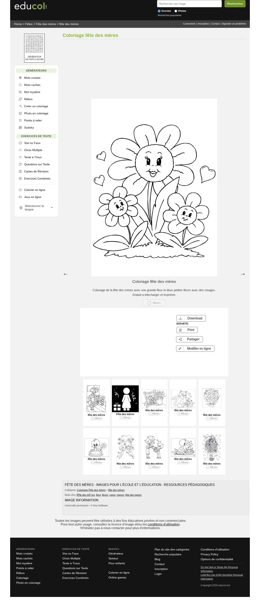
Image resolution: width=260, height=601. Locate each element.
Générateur (115, 553)
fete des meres (133, 495)
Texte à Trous (71, 563)
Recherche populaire (168, 554)
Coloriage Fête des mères (91, 490)
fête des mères (69, 24)
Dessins (166, 11)
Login (158, 573)
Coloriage (22, 577)
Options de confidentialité (217, 559)
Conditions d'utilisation (215, 549)
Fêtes (28, 24)
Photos (182, 11)
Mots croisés (24, 553)
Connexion (189, 23)
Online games (117, 577)
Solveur (113, 558)
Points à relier (25, 568)
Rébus (20, 573)
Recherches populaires (169, 15)
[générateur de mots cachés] (34, 61)
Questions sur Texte (75, 568)
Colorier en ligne (119, 572)
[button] (195, 349)
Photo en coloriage (28, 582)
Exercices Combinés (75, 577)
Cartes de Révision (74, 573)
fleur (98, 495)
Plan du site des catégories (172, 549)
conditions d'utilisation (164, 524)
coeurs (120, 495)
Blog (157, 559)
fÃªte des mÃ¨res (86, 495)
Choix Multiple (71, 558)
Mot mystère (24, 563)
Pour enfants (116, 563)
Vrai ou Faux (70, 553)
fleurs (105, 495)
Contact (215, 23)
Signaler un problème (234, 23)
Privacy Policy (209, 554)
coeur (112, 495)
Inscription (203, 23)
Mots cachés (24, 558)
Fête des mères (46, 24)
